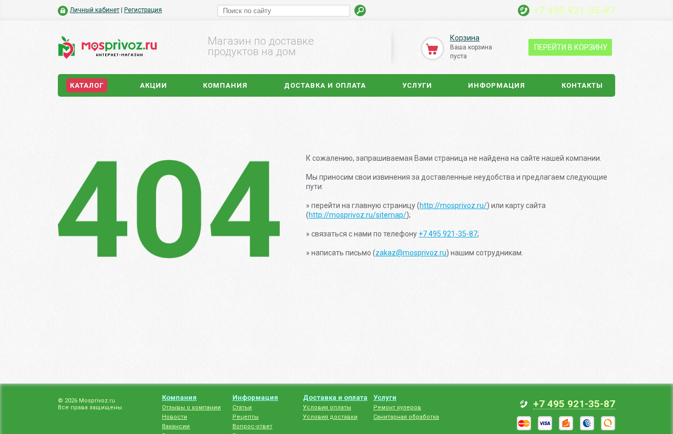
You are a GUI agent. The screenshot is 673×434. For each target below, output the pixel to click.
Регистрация (143, 10)
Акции (153, 85)
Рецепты (245, 417)
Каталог (87, 85)
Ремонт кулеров (397, 407)
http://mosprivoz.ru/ (453, 205)
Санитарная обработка (406, 417)
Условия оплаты (327, 407)
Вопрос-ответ (252, 426)
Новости (174, 417)
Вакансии (176, 426)
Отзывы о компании (191, 407)
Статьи (242, 407)
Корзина (465, 38)
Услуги (417, 85)
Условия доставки (330, 417)
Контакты (582, 85)
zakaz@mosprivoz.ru (410, 253)
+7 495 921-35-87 (574, 10)
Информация (496, 85)
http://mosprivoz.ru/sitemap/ (357, 215)
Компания (225, 85)
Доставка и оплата (325, 85)
